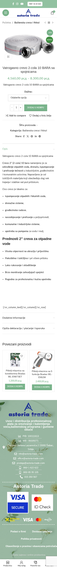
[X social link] (28, 136)
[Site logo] (28, 12)
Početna (6, 22)
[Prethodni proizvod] (45, 23)
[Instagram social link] (17, 3)
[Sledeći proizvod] (53, 23)
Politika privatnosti (31, 538)
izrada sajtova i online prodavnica (28, 555)
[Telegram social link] (40, 136)
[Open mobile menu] (6, 13)
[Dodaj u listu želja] (21, 356)
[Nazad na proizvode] (49, 23)
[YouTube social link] (21, 3)
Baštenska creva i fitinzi (27, 22)
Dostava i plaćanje (42, 531)
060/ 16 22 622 (35, 4)
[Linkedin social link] (36, 136)
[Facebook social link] (13, 3)
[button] (15, 386)
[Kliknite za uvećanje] (8, 57)
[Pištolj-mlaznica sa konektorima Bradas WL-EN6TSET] (15, 360)
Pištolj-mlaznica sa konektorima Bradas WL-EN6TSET (15, 373)
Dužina (28, 92)
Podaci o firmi (18, 531)
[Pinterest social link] (32, 136)
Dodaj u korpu (35, 108)
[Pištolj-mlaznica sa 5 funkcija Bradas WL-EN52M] (42, 360)
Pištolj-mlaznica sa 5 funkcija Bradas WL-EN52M (42, 374)
